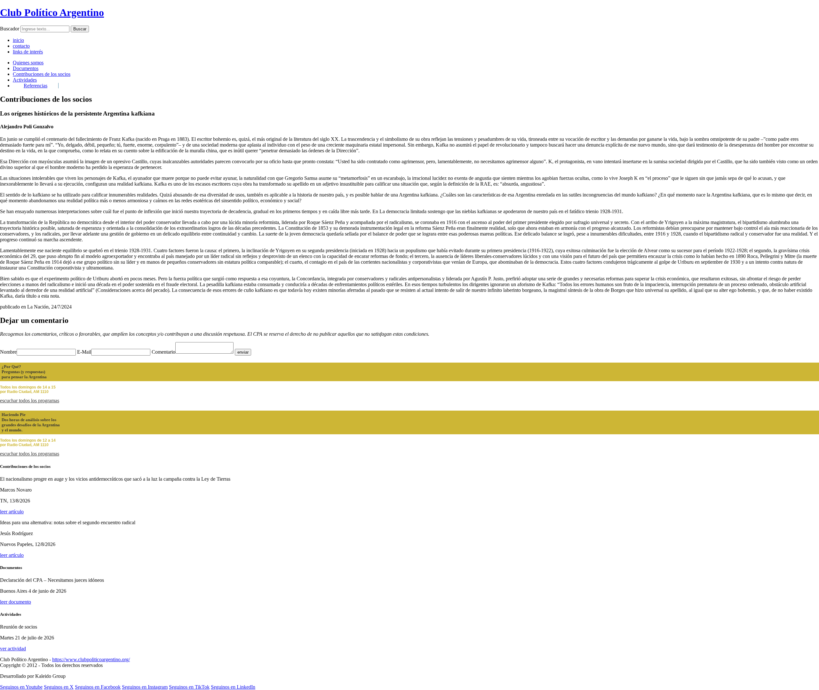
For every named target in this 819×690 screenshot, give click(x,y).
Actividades (25, 80)
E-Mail (84, 352)
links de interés (28, 51)
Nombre (8, 352)
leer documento (15, 602)
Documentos (25, 68)
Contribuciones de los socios (41, 74)
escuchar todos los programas (29, 400)
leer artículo (12, 511)
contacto (21, 46)
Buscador (9, 28)
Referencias (35, 85)
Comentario (163, 352)
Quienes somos (28, 62)
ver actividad (13, 648)
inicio (18, 40)
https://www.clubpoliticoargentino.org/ (91, 659)
